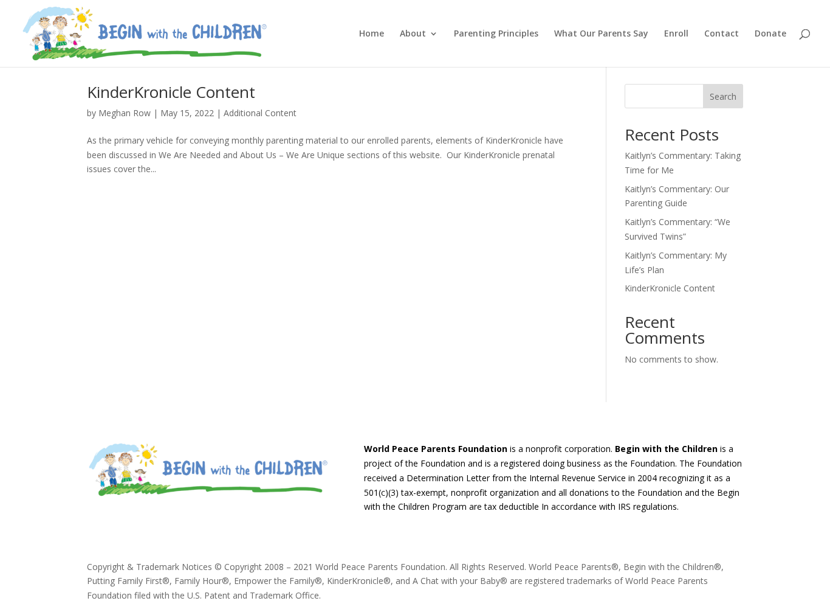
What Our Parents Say (601, 34)
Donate (770, 34)
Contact (721, 34)
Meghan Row (124, 113)
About (413, 34)
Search (723, 96)
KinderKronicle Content (171, 92)
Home (371, 34)
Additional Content (260, 113)
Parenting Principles (496, 34)
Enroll (676, 34)
